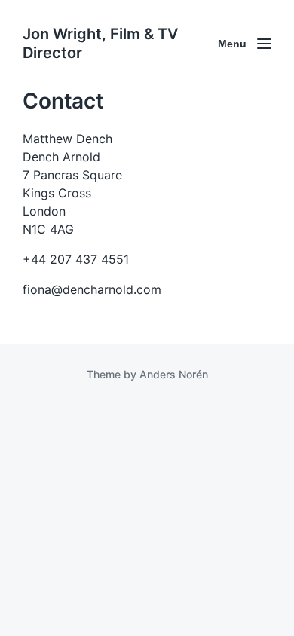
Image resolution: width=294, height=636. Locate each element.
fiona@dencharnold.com (92, 289)
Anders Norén (173, 374)
